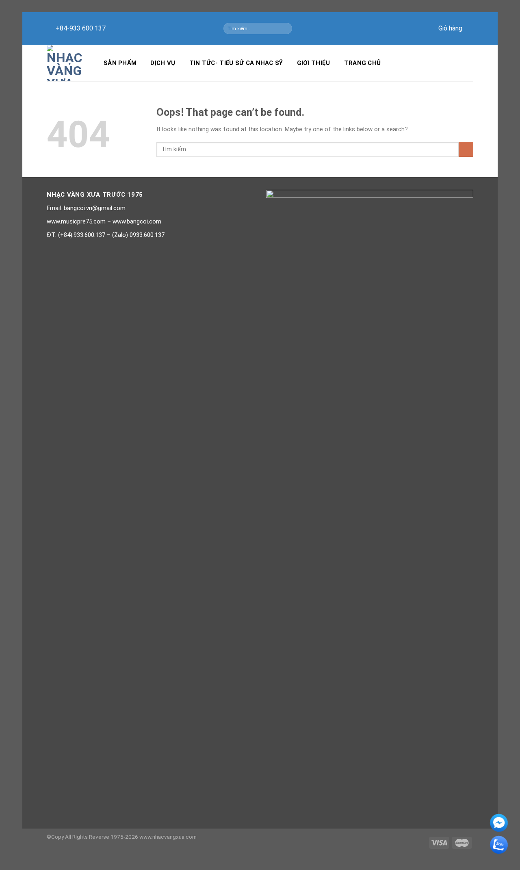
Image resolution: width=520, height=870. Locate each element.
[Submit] (287, 28)
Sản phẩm (120, 63)
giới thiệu (313, 63)
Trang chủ (362, 63)
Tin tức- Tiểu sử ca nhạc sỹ (236, 63)
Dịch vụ (162, 63)
